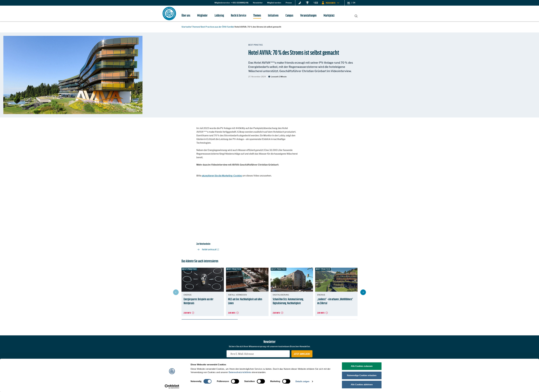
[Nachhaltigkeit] (300, 3)
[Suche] (356, 16)
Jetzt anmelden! (302, 353)
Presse (289, 3)
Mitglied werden (274, 3)
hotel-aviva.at (209, 249)
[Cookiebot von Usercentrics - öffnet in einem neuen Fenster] (172, 386)
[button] (363, 292)
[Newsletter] (315, 3)
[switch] (235, 381)
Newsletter (258, 3)
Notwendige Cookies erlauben (361, 375)
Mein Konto (330, 2)
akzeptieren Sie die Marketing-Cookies (222, 175)
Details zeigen (302, 381)
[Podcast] (307, 3)
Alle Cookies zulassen (362, 366)
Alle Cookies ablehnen (362, 384)
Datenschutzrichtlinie (240, 372)
